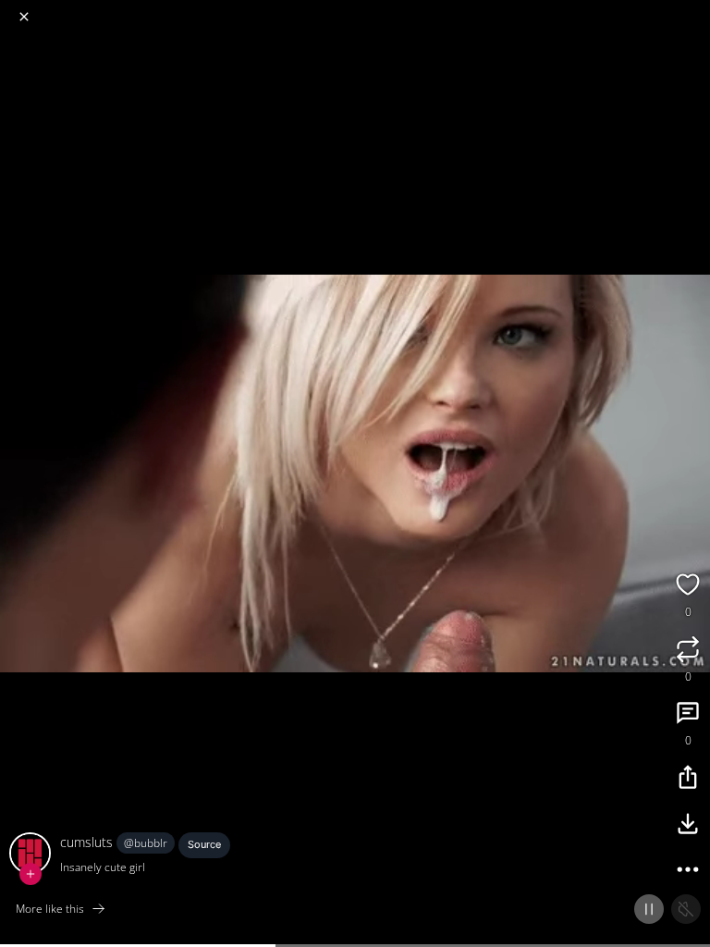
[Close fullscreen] (24, 16)
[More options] (688, 872)
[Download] (688, 826)
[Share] (688, 779)
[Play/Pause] (649, 909)
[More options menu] (693, 9)
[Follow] (30, 874)
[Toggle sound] (686, 909)
